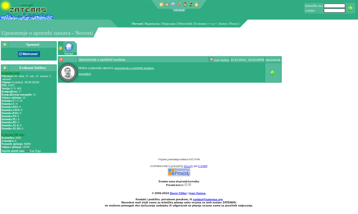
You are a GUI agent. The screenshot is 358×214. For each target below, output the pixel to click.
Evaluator (200, 23)
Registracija (152, 23)
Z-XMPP (202, 166)
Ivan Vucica (197, 193)
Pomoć (234, 23)
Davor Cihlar (178, 193)
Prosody (188, 166)
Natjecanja (168, 23)
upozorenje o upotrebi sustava (134, 67)
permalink (85, 73)
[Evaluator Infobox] (5, 69)
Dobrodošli (185, 23)
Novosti (137, 23)
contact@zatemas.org (208, 199)
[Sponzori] (5, 46)
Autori (223, 23)
